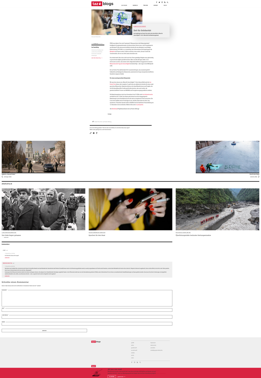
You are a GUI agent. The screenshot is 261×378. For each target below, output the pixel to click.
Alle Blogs (124, 5)
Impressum (153, 342)
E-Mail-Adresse (5, 315)
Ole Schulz (114, 108)
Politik (132, 342)
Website (3, 322)
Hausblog (135, 5)
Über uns (145, 5)
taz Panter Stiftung (107, 121)
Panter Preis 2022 (98, 121)
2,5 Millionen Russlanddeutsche (9, 232)
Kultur (132, 345)
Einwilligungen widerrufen (156, 350)
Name (3, 308)
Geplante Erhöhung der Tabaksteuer (97, 232)
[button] (94, 133)
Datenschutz (153, 345)
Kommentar (4, 290)
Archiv (132, 355)
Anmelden (152, 347)
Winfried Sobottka (7, 263)
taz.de (165, 5)
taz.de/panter (139, 104)
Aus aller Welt (134, 350)
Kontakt (156, 5)
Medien (133, 352)
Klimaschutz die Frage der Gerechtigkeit (120, 63)
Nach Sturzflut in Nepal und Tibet (183, 232)
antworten (7, 257)
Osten (132, 358)
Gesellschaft (134, 347)
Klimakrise (112, 51)
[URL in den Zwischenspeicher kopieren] (91, 133)
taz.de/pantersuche (148, 94)
